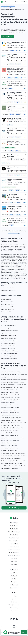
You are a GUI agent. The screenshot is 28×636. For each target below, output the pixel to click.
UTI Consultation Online (6, 311)
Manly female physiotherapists (8, 343)
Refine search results (7, 36)
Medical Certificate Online (7, 301)
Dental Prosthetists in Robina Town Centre (10, 399)
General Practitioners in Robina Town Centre (11, 417)
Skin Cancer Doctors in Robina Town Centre (11, 458)
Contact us (14, 602)
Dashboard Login (14, 584)
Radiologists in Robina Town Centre (9, 450)
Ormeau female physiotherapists (8, 345)
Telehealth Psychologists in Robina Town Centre (11, 387)
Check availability (6, 163)
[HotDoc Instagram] (16, 619)
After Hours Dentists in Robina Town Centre (11, 372)
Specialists (14, 581)
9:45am (18, 202)
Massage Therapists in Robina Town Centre (10, 420)
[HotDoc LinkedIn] (14, 619)
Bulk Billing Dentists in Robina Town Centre (11, 377)
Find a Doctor (14, 526)
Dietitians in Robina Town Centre (8, 410)
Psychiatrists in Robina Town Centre (9, 445)
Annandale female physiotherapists (9, 358)
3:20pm (11, 225)
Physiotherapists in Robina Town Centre (10, 440)
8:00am (11, 190)
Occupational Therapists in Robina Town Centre (12, 427)
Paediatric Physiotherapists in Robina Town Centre (12, 438)
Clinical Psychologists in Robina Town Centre (11, 394)
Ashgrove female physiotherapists (8, 333)
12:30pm (18, 50)
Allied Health (14, 576)
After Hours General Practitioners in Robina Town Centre (14, 374)
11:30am (11, 50)
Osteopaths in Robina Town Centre (9, 432)
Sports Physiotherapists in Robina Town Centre (11, 463)
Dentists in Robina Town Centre (8, 402)
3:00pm (18, 150)
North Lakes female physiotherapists (9, 353)
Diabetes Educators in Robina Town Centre (10, 407)
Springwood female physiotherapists (9, 340)
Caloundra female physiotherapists (9, 356)
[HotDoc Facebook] (11, 619)
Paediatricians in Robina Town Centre (9, 435)
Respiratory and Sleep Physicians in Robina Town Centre (14, 455)
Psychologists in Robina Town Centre (9, 448)
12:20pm (11, 137)
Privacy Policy (14, 608)
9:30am (10, 77)
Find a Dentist (14, 529)
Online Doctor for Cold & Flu (7, 309)
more (24, 50)
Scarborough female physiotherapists (9, 330)
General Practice (14, 573)
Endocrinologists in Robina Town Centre (10, 412)
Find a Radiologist (14, 552)
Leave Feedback (14, 564)
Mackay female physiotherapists (8, 325)
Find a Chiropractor (14, 537)
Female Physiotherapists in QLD (7, 7)
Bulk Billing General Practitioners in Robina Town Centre (14, 379)
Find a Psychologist (14, 540)
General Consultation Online (7, 306)
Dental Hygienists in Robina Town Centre (10, 397)
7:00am (10, 88)
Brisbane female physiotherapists (8, 328)
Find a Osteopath (14, 546)
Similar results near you (14, 233)
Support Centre (14, 587)
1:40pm (18, 137)
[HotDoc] (4, 2)
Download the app (14, 508)
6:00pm (10, 124)
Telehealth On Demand (6, 299)
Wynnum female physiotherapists (8, 338)
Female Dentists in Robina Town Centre (10, 389)
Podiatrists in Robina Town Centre (8, 443)
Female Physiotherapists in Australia (8, 6)
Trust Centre (14, 611)
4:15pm (18, 214)
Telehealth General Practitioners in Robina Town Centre (13, 384)
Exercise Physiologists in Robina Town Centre (11, 415)
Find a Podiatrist (14, 534)
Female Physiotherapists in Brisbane (9, 288)
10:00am (11, 114)
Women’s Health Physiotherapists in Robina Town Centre (14, 465)
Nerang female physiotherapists (8, 348)
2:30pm (17, 102)
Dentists (14, 579)
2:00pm (18, 64)
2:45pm (11, 214)
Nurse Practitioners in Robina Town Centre (10, 425)
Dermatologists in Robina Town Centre (9, 405)
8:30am (17, 190)
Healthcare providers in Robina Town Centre (11, 468)
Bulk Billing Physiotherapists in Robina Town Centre (12, 382)
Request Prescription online (7, 304)
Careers (14, 599)
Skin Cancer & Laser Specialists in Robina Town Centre (13, 460)
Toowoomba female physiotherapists (9, 350)
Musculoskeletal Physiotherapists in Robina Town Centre (14, 422)
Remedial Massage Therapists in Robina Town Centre (13, 453)
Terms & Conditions (14, 605)
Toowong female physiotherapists (8, 335)
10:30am (16, 77)
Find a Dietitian (14, 543)
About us (14, 596)
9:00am (11, 64)
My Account (14, 558)
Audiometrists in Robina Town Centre (9, 392)
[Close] (1, 632)
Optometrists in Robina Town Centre (9, 430)
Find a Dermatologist (14, 549)
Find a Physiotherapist (14, 531)
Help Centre (14, 561)
